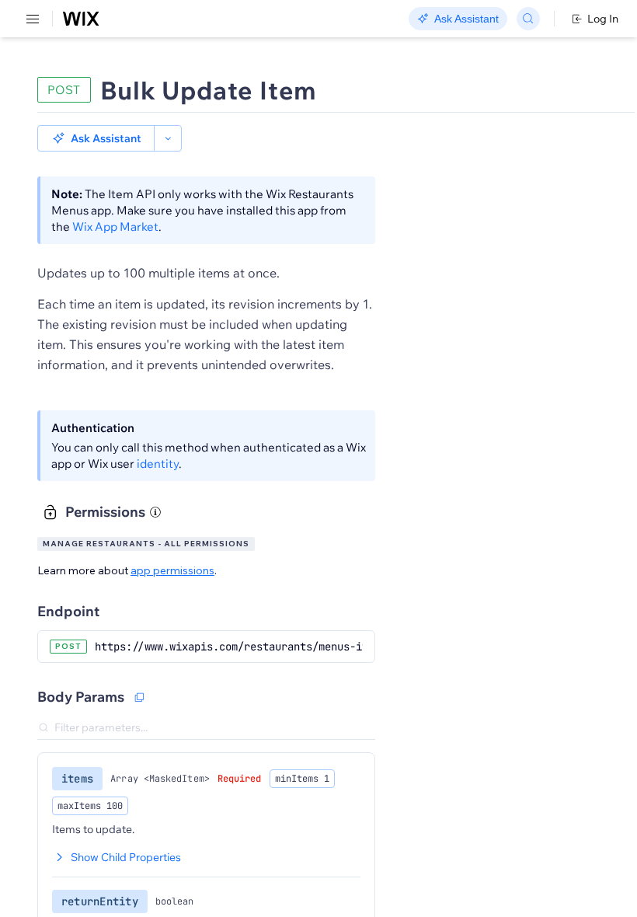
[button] (96, 138)
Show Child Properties (126, 857)
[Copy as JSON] (139, 697)
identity (158, 463)
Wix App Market (115, 226)
